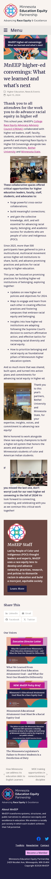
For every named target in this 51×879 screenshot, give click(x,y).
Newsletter (32, 845)
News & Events (32, 91)
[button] (25, 30)
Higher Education (15, 91)
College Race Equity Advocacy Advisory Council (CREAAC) (23, 125)
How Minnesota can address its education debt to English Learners (14, 774)
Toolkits (19, 845)
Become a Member (37, 852)
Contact (44, 845)
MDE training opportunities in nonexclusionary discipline (36, 774)
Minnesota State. (31, 151)
